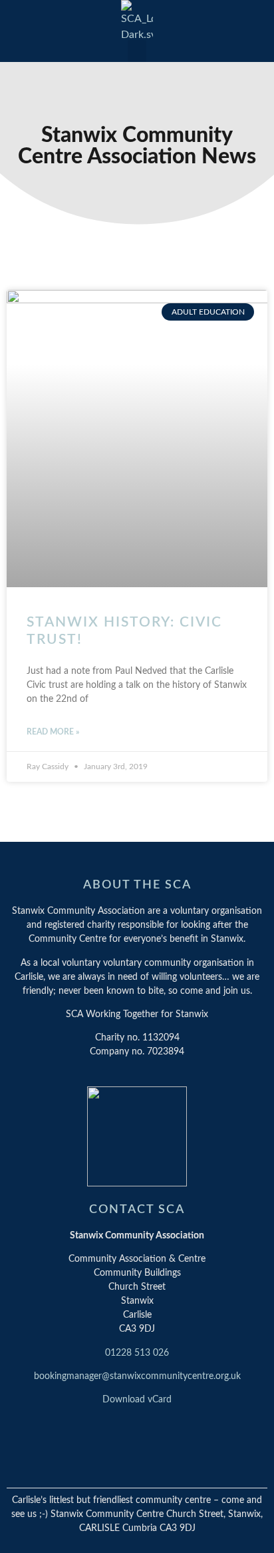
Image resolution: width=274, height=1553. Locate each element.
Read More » (53, 732)
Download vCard (137, 1399)
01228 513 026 (137, 1353)
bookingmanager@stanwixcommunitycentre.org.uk (137, 1376)
